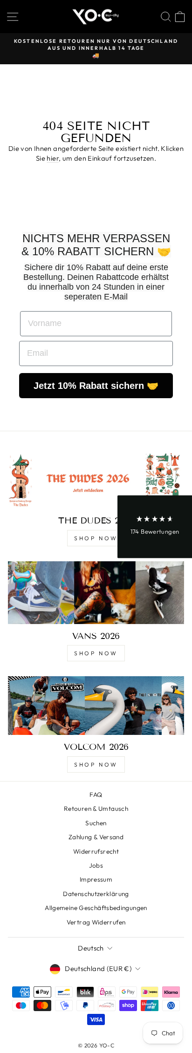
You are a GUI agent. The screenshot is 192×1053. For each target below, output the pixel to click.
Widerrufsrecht (96, 851)
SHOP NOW (96, 538)
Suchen (95, 823)
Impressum (96, 879)
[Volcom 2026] (96, 705)
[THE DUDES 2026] (96, 479)
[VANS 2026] (96, 592)
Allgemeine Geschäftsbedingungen (96, 908)
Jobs (96, 865)
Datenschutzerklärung (96, 894)
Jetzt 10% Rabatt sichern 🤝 (96, 385)
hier (52, 158)
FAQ (95, 794)
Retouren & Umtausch (96, 808)
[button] (154, 526)
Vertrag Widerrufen (96, 922)
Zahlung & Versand (96, 837)
